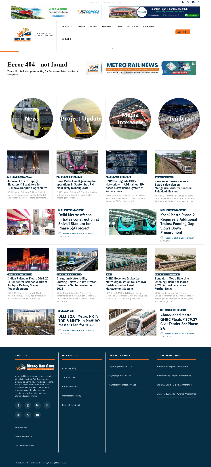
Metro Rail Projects (69, 177)
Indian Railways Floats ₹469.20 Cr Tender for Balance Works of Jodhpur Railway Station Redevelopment (28, 283)
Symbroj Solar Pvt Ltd (120, 375)
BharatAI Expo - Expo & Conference (174, 385)
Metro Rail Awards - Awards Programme (176, 394)
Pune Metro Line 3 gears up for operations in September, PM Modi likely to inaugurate (76, 184)
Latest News (66, 311)
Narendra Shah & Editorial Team (77, 233)
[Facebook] (198, 2)
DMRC (109, 274)
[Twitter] (188, 2)
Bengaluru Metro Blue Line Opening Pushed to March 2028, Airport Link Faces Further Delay (172, 283)
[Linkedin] (37, 405)
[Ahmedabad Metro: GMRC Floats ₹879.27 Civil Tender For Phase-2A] (132, 325)
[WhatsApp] (27, 415)
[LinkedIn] (183, 2)
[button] (112, 48)
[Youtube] (193, 2)
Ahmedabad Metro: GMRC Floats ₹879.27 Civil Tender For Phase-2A (179, 321)
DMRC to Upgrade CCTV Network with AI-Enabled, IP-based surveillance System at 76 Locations (125, 186)
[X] (18, 415)
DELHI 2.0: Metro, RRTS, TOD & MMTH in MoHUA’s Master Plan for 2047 (79, 320)
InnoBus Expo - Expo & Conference (174, 375)
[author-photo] (60, 233)
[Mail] (47, 405)
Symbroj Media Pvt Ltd (120, 366)
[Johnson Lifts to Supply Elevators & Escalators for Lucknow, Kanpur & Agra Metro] (28, 164)
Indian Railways (164, 177)
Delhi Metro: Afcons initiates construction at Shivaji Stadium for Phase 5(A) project (78, 221)
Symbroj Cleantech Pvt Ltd (122, 385)
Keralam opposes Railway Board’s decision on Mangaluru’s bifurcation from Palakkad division (173, 186)
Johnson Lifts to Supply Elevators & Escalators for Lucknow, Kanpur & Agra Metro (27, 184)
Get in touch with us (24, 445)
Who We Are (21, 427)
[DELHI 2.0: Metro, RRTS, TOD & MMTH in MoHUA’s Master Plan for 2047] (31, 325)
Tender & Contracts (19, 177)
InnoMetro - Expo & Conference (172, 366)
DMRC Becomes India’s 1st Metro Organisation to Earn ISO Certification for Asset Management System (126, 283)
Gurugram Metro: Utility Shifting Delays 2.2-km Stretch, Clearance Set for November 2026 (77, 283)
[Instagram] (27, 405)
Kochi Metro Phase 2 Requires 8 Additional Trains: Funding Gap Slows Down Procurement (178, 223)
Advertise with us (23, 436)
